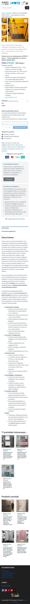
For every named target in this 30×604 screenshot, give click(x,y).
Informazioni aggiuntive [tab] (9, 231)
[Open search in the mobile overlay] (15, 7)
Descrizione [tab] (5, 228)
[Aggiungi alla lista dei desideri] (3, 437)
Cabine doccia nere (12, 147)
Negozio (8, 13)
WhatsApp (9, 179)
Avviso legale (5, 571)
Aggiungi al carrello (20, 127)
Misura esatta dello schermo (10, 111)
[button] (25, 20)
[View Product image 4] (4, 39)
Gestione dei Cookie (7, 577)
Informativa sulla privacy (8, 573)
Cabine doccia (9, 45)
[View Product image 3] (4, 33)
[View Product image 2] (4, 27)
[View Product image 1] (4, 21)
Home (3, 13)
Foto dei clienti (6, 586)
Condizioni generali (7, 575)
